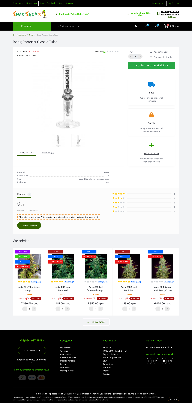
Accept (173, 399)
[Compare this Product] (40, 250)
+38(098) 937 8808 (170, 14)
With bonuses (151, 153)
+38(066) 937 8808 (170, 11)
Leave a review (29, 225)
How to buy (31, 3)
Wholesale (64, 367)
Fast (151, 92)
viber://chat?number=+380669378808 (171, 361)
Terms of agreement (112, 357)
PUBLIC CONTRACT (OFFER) (115, 351)
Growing (64, 351)
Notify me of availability (151, 65)
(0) (104, 51)
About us (107, 347)
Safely (151, 123)
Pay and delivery (110, 354)
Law (42, 3)
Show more (98, 322)
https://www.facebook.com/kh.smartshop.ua (149, 361)
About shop (18, 3)
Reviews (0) (48, 152)
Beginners (64, 364)
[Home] (14, 35)
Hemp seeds (65, 347)
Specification (27, 152)
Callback (172, 17)
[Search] (136, 26)
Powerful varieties (68, 357)
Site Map (107, 367)
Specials (106, 374)
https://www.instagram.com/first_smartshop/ (156, 361)
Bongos (31, 35)
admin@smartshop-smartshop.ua (31, 369)
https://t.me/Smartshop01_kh (164, 361)
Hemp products (67, 370)
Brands (106, 370)
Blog (60, 3)
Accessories (21, 35)
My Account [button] (173, 3)
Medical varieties (67, 360)
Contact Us (108, 364)
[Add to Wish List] (44, 250)
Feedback (51, 3)
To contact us (32, 350)
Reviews (69, 3)
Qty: (131, 51)
